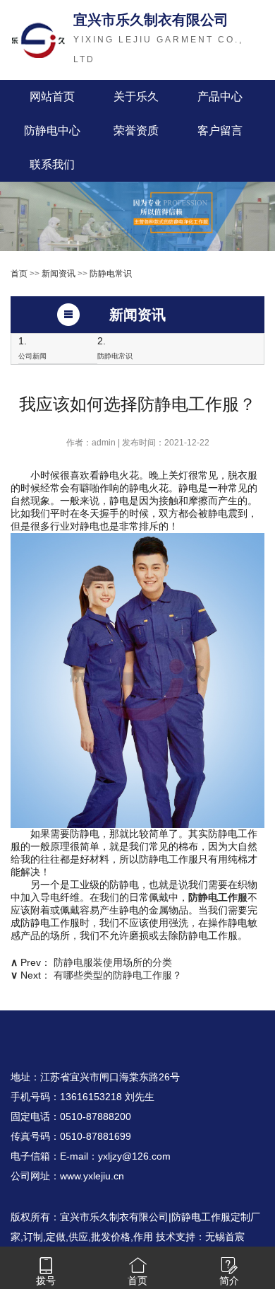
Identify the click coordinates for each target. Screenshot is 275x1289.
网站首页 (52, 97)
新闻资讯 (58, 274)
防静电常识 (111, 274)
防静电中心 (52, 130)
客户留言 (220, 130)
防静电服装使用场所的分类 (113, 962)
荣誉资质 (136, 130)
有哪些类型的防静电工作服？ (118, 975)
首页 (19, 274)
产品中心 (220, 97)
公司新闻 (32, 356)
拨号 (46, 1280)
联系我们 (52, 164)
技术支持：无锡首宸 (200, 1236)
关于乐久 (136, 97)
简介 (229, 1280)
